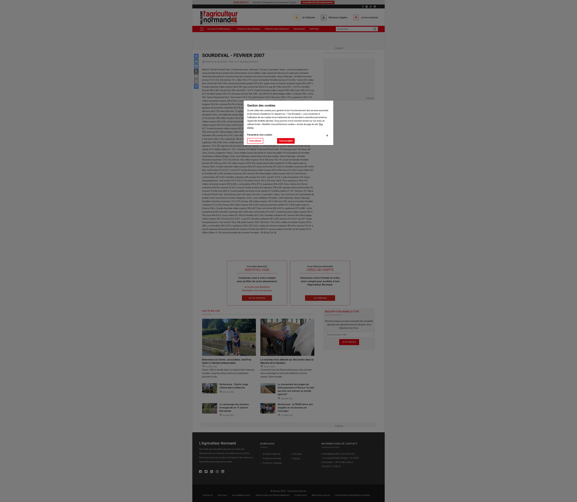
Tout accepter (286, 141)
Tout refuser (255, 141)
